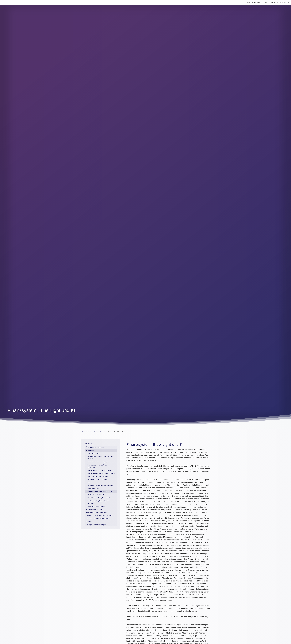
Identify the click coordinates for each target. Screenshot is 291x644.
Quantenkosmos (87, 432)
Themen (89, 443)
